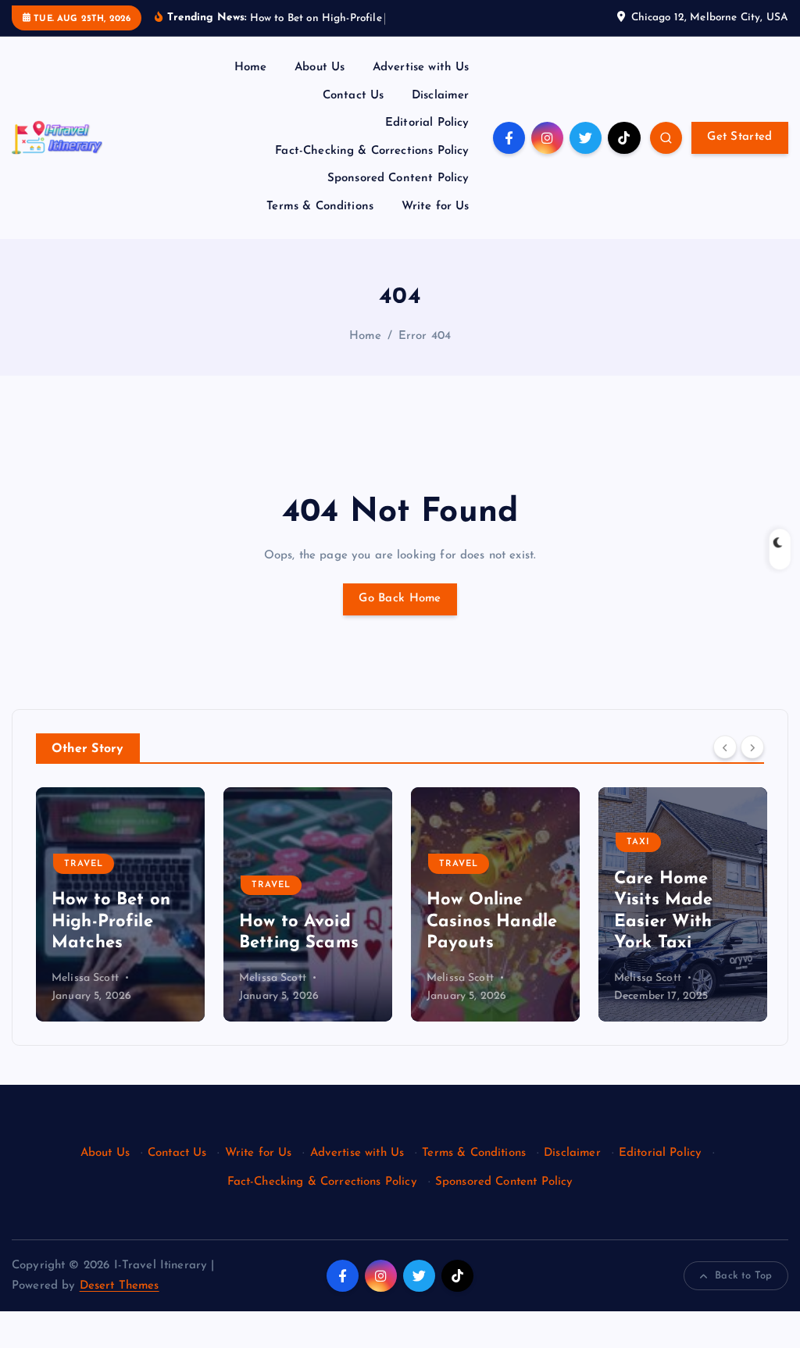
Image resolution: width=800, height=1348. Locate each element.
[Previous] (725, 746)
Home (250, 67)
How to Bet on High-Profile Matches (111, 921)
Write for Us (436, 206)
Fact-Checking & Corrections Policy (372, 151)
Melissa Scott (85, 978)
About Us (320, 67)
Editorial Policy (427, 123)
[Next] (752, 746)
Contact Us (353, 96)
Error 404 (424, 336)
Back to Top (743, 1276)
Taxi (638, 842)
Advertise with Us (421, 67)
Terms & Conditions (319, 206)
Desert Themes (119, 1286)
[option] (120, 904)
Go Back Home (400, 598)
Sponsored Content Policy (398, 178)
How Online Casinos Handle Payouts (492, 921)
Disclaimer (441, 96)
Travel (83, 864)
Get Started (739, 137)
